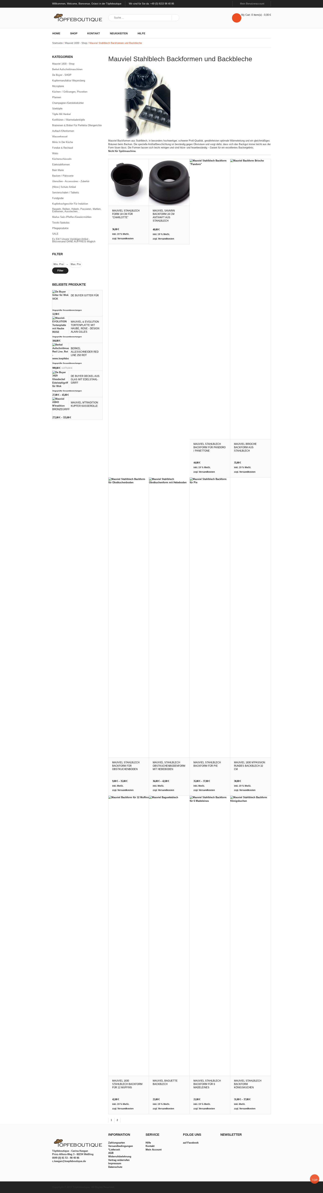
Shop (73, 33)
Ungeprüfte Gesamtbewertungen (67, 310)
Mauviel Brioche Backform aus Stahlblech (245, 447)
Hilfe (141, 33)
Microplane (58, 86)
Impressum (114, 1163)
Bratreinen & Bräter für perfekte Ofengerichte (77, 125)
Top (314, 1179)
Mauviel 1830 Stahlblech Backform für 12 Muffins (127, 1084)
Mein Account (154, 1149)
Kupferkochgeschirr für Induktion (70, 204)
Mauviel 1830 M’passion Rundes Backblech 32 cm (249, 766)
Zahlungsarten (116, 1142)
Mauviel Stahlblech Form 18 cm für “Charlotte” (125, 214)
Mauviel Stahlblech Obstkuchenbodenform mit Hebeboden (169, 766)
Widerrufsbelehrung (119, 1156)
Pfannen (56, 97)
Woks (55, 153)
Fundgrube (58, 198)
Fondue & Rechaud (62, 148)
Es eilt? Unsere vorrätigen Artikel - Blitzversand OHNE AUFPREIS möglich (73, 240)
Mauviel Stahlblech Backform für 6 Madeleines (207, 1084)
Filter (60, 270)
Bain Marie (58, 170)
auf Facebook (191, 1142)
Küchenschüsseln (61, 159)
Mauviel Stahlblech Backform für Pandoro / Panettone (209, 447)
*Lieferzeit (114, 1149)
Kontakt (93, 33)
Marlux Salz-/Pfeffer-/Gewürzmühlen (71, 217)
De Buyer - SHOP (61, 75)
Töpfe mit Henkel (61, 114)
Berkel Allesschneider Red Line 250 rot (85, 352)
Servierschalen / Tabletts (65, 192)
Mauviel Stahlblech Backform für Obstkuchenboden (125, 766)
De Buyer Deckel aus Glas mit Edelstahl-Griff (85, 379)
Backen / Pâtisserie (62, 176)
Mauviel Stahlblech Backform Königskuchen (247, 1084)
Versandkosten (125, 238)
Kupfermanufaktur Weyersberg (68, 80)
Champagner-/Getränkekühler (68, 103)
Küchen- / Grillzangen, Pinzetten (69, 92)
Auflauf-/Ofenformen (63, 131)
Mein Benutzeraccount (252, 3)
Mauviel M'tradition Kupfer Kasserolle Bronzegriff (75, 406)
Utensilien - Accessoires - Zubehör (70, 181)
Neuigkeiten (119, 33)
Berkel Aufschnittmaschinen (67, 69)
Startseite (57, 43)
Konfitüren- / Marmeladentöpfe (68, 120)
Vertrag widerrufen (119, 1160)
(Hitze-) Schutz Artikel (64, 187)
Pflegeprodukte (60, 228)
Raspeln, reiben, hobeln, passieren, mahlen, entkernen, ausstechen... (76, 210)
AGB (110, 1153)
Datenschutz (115, 1167)
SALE (55, 234)
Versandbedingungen (120, 1146)
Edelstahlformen (61, 164)
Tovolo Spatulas (61, 222)
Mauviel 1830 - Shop (76, 43)
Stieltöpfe (57, 108)
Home (56, 33)
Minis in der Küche (62, 142)
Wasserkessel (59, 136)
